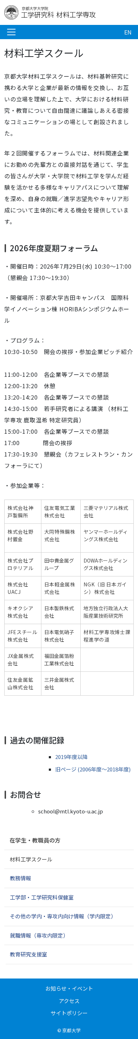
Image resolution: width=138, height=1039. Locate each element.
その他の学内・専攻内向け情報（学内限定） (63, 916)
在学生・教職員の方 (35, 840)
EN (128, 32)
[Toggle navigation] (11, 32)
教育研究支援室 (28, 954)
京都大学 (71, 1030)
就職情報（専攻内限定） (39, 935)
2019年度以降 (71, 756)
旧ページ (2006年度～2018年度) (93, 769)
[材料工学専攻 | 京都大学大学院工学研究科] (60, 12)
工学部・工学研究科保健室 (42, 897)
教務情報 (20, 878)
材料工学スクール (31, 859)
